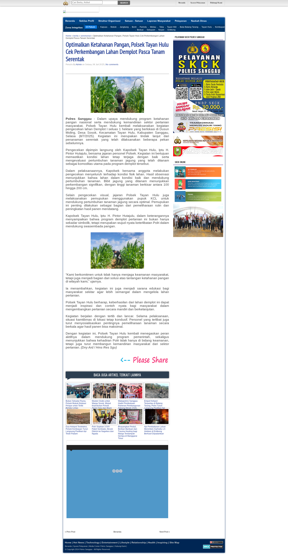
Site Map (174, 542)
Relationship (139, 542)
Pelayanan (181, 21)
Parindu (143, 27)
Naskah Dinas (199, 21)
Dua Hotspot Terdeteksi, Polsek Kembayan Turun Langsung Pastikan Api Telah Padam (77, 430)
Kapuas (103, 27)
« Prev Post (70, 532)
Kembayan (220, 27)
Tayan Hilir (172, 27)
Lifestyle (125, 542)
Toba (161, 27)
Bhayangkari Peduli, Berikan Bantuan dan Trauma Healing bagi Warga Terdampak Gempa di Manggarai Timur (127, 433)
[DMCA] (213, 548)
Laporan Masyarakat (158, 21)
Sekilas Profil (86, 21)
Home (68, 542)
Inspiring (162, 542)
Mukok (113, 27)
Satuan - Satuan (134, 21)
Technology (93, 542)
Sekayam (151, 30)
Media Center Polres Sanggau (101, 546)
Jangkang (124, 27)
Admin (79, 64)
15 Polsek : (91, 27)
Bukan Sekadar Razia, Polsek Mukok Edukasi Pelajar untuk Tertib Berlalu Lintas (76, 404)
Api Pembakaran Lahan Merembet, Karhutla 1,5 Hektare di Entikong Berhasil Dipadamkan (155, 430)
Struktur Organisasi (109, 21)
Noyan (161, 30)
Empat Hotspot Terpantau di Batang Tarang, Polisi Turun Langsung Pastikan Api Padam (154, 406)
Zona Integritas (74, 27)
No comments (112, 64)
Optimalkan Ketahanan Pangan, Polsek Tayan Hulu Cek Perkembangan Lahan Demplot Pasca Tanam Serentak (117, 51)
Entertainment (110, 542)
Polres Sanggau (86, 549)
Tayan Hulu (207, 27)
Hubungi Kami (216, 3)
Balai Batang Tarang (189, 27)
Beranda (181, 3)
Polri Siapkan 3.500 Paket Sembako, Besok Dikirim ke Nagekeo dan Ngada (103, 430)
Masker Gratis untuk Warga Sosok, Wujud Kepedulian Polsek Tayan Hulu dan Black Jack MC (102, 406)
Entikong (172, 30)
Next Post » (165, 532)
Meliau (153, 27)
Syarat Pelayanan (197, 3)
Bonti (134, 27)
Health (151, 542)
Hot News (78, 542)
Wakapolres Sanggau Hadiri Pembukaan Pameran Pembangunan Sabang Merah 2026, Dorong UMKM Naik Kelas (129, 407)
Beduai (140, 30)
